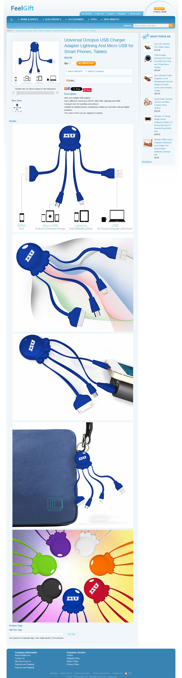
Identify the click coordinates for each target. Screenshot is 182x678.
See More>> (147, 162)
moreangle (112, 677)
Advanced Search (82, 673)
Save (88, 90)
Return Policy (72, 661)
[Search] (171, 25)
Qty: (66, 63)
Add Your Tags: (15, 630)
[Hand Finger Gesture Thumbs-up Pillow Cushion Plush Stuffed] (147, 102)
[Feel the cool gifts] (22, 8)
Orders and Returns (101, 673)
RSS (130, 673)
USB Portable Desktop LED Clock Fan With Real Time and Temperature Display (162, 61)
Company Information (26, 652)
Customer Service (76, 652)
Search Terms (66, 673)
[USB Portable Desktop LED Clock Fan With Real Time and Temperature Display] (147, 58)
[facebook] (69, 90)
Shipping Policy (73, 658)
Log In (111, 14)
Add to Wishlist (75, 71)
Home (9, 31)
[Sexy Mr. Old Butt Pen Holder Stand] (147, 47)
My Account (135, 14)
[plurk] (65, 90)
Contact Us (20, 658)
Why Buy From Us (23, 661)
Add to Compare (96, 71)
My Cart (100, 14)
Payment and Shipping (24, 664)
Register (122, 14)
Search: (128, 25)
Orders (70, 655)
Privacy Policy (73, 664)
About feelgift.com (22, 655)
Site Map (54, 673)
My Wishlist (87, 14)
